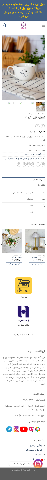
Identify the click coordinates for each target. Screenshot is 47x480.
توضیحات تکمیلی (39, 180)
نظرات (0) (41, 185)
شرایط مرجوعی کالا (34, 450)
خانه (43, 113)
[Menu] (43, 25)
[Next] (4, 67)
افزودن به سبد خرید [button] (37, 264)
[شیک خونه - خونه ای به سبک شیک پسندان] (23, 25)
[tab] (23, 180)
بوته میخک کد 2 (16, 257)
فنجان (37, 158)
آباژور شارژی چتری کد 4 (36, 257)
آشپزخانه (38, 154)
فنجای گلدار (9, 158)
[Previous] (41, 67)
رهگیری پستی (36, 445)
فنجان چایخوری (28, 158)
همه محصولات (34, 113)
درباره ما (38, 454)
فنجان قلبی (18, 158)
